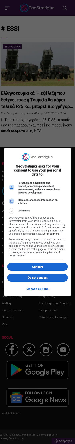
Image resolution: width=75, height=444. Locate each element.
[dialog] (37, 222)
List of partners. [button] (51, 233)
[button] (37, 211)
